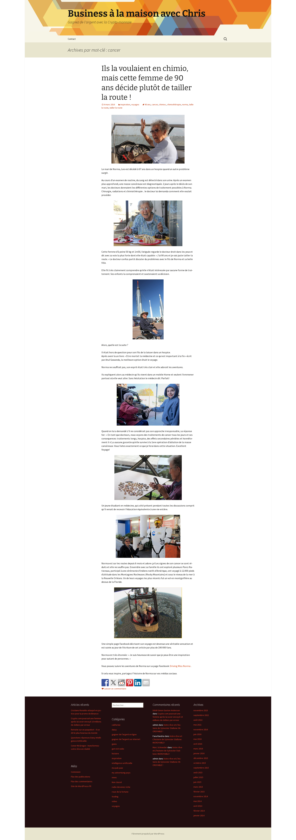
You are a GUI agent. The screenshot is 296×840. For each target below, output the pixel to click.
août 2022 (197, 720)
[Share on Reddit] (121, 682)
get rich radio (118, 748)
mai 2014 (197, 801)
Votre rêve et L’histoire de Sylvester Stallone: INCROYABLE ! (167, 728)
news (114, 777)
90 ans (148, 104)
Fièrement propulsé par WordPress (148, 833)
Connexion (75, 771)
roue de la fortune (120, 791)
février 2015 (199, 791)
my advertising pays (121, 772)
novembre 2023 (200, 710)
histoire (115, 753)
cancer (155, 104)
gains (114, 744)
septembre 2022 (201, 715)
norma (185, 104)
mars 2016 (198, 748)
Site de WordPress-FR (81, 786)
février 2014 (199, 810)
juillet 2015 (198, 777)
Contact (72, 38)
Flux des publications (80, 776)
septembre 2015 (201, 767)
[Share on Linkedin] (138, 682)
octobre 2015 (199, 763)
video (114, 801)
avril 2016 (197, 743)
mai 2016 (197, 739)
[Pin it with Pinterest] (129, 682)
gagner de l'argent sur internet (126, 739)
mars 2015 (198, 786)
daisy (114, 729)
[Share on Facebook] (105, 682)
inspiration (125, 104)
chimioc (162, 104)
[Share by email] (146, 682)
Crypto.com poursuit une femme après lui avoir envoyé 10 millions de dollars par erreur (86, 721)
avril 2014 (197, 806)
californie (116, 724)
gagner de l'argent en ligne (124, 734)
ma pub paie (117, 767)
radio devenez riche (121, 787)
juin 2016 (197, 734)
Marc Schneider (160, 747)
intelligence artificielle (122, 763)
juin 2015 (197, 782)
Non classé (117, 782)
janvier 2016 (198, 753)
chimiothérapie (174, 104)
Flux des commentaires (81, 781)
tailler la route (116, 107)
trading (115, 796)
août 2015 (197, 772)
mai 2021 (197, 724)
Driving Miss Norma (180, 666)
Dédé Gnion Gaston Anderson (166, 710)
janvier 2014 (198, 815)
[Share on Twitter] (113, 682)
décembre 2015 (200, 758)
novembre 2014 (200, 796)
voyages (135, 104)
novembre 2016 (200, 729)
